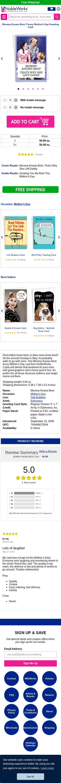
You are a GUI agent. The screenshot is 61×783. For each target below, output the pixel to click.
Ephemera (37, 400)
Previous (3, 58)
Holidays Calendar (30, 744)
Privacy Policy (11, 711)
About (49, 711)
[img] (26, 154)
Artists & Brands (30, 695)
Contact (11, 678)
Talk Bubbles (38, 397)
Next (57, 58)
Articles (49, 678)
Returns (49, 695)
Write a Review (48, 451)
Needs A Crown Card (15, 328)
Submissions (30, 727)
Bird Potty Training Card (44, 255)
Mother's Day (22, 204)
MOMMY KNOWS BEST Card (26, 457)
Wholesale (11, 727)
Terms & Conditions (30, 711)
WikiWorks (30, 678)
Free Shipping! (30, 2)
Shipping (49, 727)
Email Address (13, 648)
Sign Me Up (30, 663)
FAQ (11, 695)
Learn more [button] (47, 768)
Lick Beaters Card (15, 255)
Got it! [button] (30, 776)
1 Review (39, 154)
